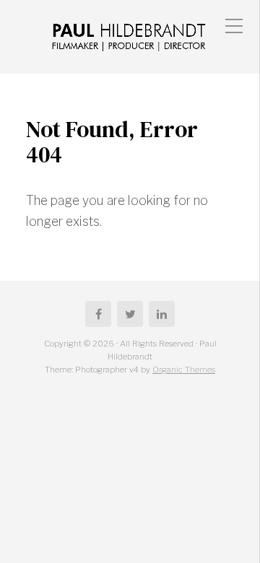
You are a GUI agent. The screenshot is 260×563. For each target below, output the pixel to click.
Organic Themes (183, 370)
